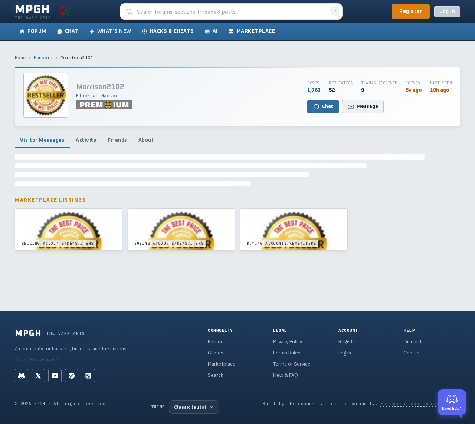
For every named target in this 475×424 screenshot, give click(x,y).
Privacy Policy (287, 341)
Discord (412, 341)
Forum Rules (287, 353)
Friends (117, 140)
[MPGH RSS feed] (88, 375)
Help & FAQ (285, 375)
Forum (215, 341)
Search (215, 375)
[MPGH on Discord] (21, 375)
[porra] (65, 11)
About (146, 140)
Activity (86, 140)
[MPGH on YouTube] (55, 375)
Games (215, 353)
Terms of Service (292, 364)
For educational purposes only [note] (420, 403)
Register (410, 11)
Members (43, 57)
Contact (412, 353)
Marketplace (222, 364)
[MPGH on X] (38, 375)
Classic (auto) (190, 407)
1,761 (314, 90)
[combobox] (232, 11)
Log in (447, 11)
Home (20, 57)
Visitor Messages (42, 140)
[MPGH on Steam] (71, 375)
